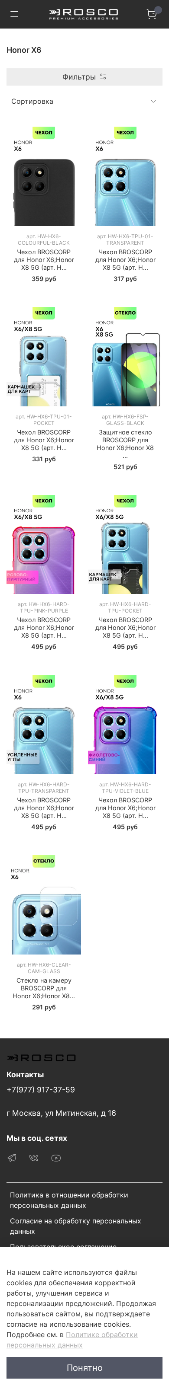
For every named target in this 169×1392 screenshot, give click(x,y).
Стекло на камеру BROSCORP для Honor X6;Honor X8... (44, 988)
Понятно (85, 1368)
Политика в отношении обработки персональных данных (69, 1200)
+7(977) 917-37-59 (40, 1089)
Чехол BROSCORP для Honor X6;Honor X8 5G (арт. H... (44, 259)
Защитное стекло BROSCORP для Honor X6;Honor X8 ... (125, 443)
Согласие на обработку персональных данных (75, 1226)
